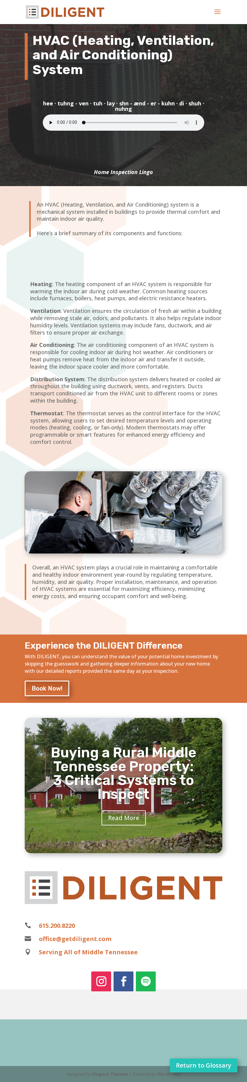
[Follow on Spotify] (146, 981)
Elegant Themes (110, 1074)
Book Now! (47, 688)
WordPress (169, 1074)
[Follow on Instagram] (101, 981)
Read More (123, 818)
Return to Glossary (203, 1065)
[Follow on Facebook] (123, 981)
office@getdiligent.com (75, 939)
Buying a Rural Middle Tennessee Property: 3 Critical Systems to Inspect (123, 773)
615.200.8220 (57, 925)
